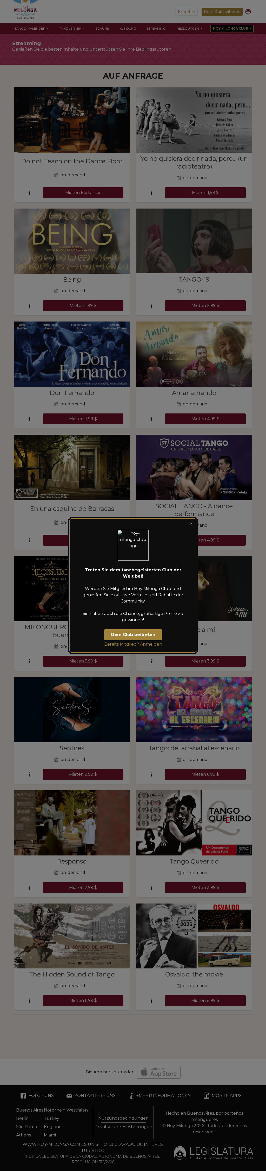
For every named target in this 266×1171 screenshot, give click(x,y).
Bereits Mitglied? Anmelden (133, 644)
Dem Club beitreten (133, 634)
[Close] (191, 523)
